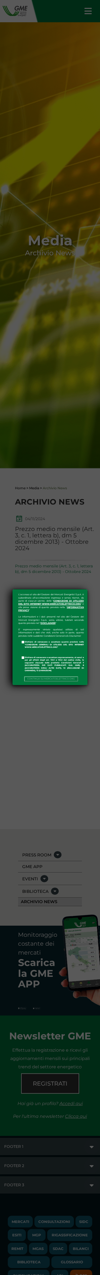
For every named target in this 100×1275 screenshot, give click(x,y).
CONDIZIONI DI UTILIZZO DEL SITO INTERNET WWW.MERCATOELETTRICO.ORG (51, 602)
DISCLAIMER (48, 623)
